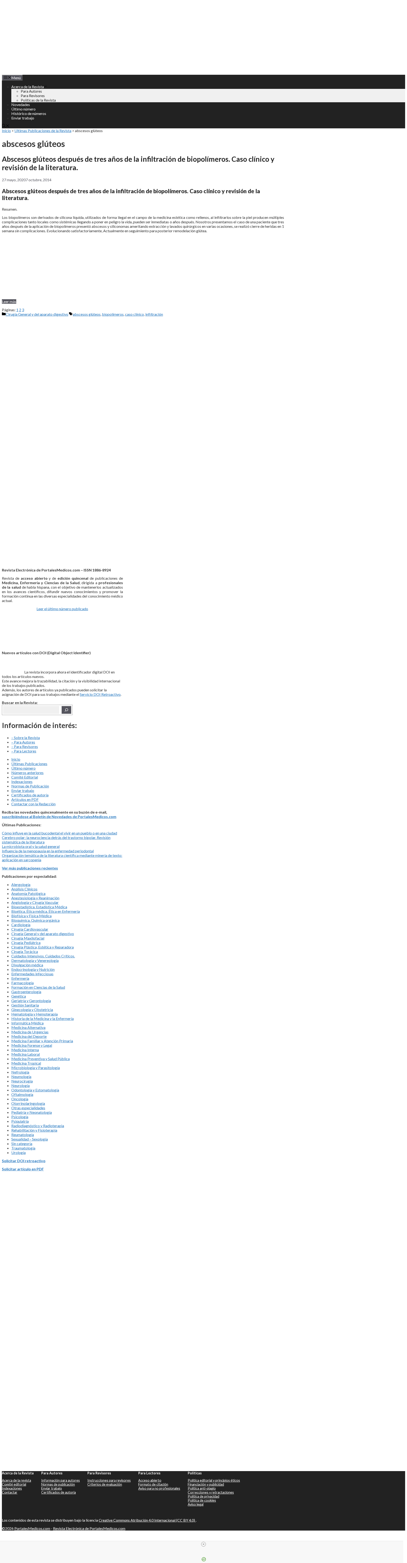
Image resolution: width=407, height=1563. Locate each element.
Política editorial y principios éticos (214, 1480)
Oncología (19, 1099)
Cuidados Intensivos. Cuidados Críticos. (43, 956)
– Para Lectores (23, 751)
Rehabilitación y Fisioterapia (34, 1130)
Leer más (9, 301)
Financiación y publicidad (206, 1484)
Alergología (20, 884)
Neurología (20, 1085)
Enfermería (20, 978)
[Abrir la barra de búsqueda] (5, 126)
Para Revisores (33, 95)
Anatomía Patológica (28, 893)
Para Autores (31, 91)
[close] (203, 1544)
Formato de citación (153, 1484)
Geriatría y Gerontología (31, 1000)
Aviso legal (196, 1504)
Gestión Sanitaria (25, 1005)
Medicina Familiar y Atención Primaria (42, 1041)
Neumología (21, 1076)
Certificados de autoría (30, 795)
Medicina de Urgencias (30, 1032)
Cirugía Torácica (24, 951)
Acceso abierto (149, 1480)
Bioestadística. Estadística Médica (39, 907)
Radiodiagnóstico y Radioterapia (37, 1125)
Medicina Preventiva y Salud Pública (40, 1058)
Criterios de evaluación (104, 1484)
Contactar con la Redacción (33, 804)
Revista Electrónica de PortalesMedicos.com (89, 1528)
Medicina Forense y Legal (31, 1045)
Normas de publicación (58, 1484)
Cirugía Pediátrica (26, 942)
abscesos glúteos (87, 314)
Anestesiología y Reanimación (35, 898)
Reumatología (22, 1134)
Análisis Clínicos (24, 889)
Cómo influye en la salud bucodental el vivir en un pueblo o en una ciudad (59, 833)
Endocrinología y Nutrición (33, 969)
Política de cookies (202, 1500)
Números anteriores (27, 772)
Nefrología (20, 1072)
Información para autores (60, 1480)
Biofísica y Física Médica (31, 915)
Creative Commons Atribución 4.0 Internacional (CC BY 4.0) (147, 1520)
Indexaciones (22, 781)
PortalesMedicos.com (32, 1528)
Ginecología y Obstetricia (32, 1009)
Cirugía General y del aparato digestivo (37, 314)
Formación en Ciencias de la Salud (38, 987)
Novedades (20, 104)
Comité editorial (14, 1484)
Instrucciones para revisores (109, 1480)
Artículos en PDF (25, 799)
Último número (23, 109)
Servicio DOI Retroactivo (100, 694)
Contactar (9, 1492)
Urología (18, 1152)
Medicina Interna (25, 1049)
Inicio (6, 130)
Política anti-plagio (202, 1488)
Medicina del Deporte (29, 1036)
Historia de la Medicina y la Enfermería (42, 1018)
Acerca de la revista (16, 1480)
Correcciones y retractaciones (211, 1492)
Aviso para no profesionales (159, 1488)
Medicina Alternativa (28, 1027)
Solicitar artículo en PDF (23, 1169)
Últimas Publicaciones (29, 763)
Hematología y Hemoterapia (34, 1014)
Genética (18, 996)
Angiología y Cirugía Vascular (35, 902)
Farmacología (22, 982)
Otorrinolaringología (28, 1103)
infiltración (154, 314)
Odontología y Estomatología (35, 1090)
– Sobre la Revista (25, 737)
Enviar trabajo (22, 118)
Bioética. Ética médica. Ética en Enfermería (45, 911)
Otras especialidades (28, 1108)
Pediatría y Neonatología (31, 1112)
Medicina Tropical (26, 1063)
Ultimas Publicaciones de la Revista (42, 130)
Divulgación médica (27, 965)
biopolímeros (113, 314)
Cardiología (20, 924)
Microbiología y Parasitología (35, 1067)
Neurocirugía (22, 1081)
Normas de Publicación (30, 786)
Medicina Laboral (25, 1054)
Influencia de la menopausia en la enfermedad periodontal (48, 851)
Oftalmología (22, 1094)
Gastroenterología (26, 991)
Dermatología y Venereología (35, 960)
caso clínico (134, 314)
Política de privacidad (203, 1496)
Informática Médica (27, 1023)
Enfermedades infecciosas (32, 974)
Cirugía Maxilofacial (27, 938)
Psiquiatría (20, 1121)
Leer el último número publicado (62, 608)
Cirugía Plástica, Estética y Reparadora (42, 947)
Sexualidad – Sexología (29, 1139)
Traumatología (23, 1148)
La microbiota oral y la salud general (31, 846)
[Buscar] (66, 710)
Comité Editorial (24, 777)
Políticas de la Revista (38, 100)
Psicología (19, 1116)
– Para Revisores (24, 746)
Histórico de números (28, 113)
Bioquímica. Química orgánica (35, 920)
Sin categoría (21, 1143)
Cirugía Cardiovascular (29, 929)
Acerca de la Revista (27, 86)
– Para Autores (23, 742)
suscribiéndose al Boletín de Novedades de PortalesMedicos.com (59, 816)
